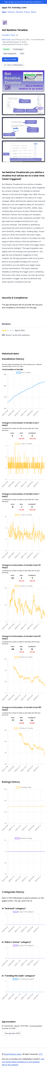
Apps (4, 12)
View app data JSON (12, 1033)
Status (27, 12)
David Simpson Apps (12, 1054)
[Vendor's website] (17, 35)
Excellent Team (9, 35)
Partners (19, 12)
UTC (41, 1054)
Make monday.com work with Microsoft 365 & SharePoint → (23, 2)
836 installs (6, 40)
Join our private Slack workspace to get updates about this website (23, 1062)
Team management (10, 53)
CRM (22, 53)
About (33, 12)
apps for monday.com (14, 7)
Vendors (11, 12)
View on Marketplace (15, 65)
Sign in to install (10, 59)
